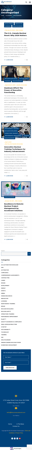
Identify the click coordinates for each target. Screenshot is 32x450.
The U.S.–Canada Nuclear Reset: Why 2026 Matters (15, 34)
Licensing (8, 26)
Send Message (10, 367)
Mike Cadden (19, 30)
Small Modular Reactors (9, 324)
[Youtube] (20, 438)
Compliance (4, 272)
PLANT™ (3, 319)
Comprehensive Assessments (10, 275)
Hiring (3, 293)
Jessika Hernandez (22, 85)
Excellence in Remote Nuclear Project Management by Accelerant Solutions (13, 207)
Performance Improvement (13, 135)
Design (3, 283)
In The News (9, 15)
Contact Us (16, 426)
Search (3, 251)
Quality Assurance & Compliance (11, 322)
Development (9, 23)
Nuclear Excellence (11, 78)
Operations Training (11, 133)
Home (2, 15)
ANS (2, 267)
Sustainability (5, 329)
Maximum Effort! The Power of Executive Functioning (13, 90)
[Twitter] (12, 438)
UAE (2, 337)
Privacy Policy (19, 433)
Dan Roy (7, 144)
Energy (3, 288)
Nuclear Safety (24, 78)
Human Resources (6, 296)
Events (3, 290)
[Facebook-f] (15, 438)
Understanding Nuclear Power (11, 342)
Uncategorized (18, 26)
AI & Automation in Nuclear (9, 265)
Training (7, 81)
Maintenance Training (12, 128)
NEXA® (3, 306)
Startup (3, 327)
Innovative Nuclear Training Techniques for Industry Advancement (14, 149)
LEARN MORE (9, 60)
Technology (5, 332)
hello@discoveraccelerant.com (16, 412)
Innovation (19, 23)
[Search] (29, 254)
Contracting (5, 278)
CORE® (3, 280)
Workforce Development (9, 345)
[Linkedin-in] (17, 438)
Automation (5, 270)
